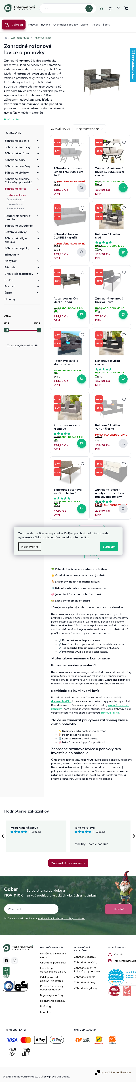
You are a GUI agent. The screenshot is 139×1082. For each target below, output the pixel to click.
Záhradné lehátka (17, 153)
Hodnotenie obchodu (52, 1000)
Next (134, 836)
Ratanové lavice (16, 195)
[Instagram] (14, 960)
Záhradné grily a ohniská (16, 240)
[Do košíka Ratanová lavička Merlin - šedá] (81, 314)
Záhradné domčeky (18, 166)
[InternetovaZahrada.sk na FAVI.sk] (115, 992)
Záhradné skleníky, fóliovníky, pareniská (18, 180)
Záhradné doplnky (17, 248)
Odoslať (119, 909)
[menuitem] (14, 24)
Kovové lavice (15, 204)
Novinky (10, 299)
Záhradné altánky (17, 172)
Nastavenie (29, 546)
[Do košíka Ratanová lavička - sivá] (123, 252)
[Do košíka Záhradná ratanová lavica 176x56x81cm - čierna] (123, 187)
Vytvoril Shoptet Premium (116, 1072)
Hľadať (89, 8)
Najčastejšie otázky (51, 995)
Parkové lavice (15, 208)
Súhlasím (109, 546)
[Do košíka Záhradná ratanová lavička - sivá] (123, 314)
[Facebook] (6, 960)
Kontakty (101, 8)
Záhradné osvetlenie (19, 225)
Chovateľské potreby (19, 273)
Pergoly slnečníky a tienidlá (18, 217)
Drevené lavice (15, 199)
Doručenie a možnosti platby (53, 955)
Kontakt (118, 954)
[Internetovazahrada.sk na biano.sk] (128, 992)
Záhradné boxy (15, 160)
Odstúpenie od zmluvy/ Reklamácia (51, 978)
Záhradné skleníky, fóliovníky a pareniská (87, 969)
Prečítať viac (12, 119)
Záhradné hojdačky (18, 147)
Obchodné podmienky (53, 962)
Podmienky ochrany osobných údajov (51, 987)
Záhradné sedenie (17, 140)
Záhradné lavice (15, 188)
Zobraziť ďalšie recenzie (68, 863)
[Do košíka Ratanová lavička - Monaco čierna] (81, 378)
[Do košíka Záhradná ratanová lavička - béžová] (81, 508)
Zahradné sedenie (85, 956)
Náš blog (45, 1006)
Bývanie (10, 267)
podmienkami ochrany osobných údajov (61, 918)
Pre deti (10, 286)
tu (88, 537)
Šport (8, 292)
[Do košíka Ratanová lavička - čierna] (123, 378)
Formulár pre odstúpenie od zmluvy (53, 969)
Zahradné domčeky (85, 962)
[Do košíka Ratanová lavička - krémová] (81, 443)
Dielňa (9, 280)
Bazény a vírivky (16, 232)
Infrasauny (12, 254)
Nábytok (10, 261)
